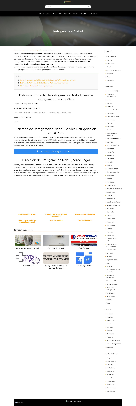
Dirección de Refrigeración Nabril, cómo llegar (37, 86)
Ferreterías (110, 152)
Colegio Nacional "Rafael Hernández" (56, 215)
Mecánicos (110, 334)
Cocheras (109, 123)
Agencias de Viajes (112, 91)
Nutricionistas (111, 388)
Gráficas (109, 165)
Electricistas (110, 320)
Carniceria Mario (85, 220)
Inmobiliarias (110, 185)
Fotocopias (110, 155)
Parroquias (110, 80)
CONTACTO (93, 14)
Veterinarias (110, 296)
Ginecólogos (110, 378)
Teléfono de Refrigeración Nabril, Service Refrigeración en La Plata (44, 83)
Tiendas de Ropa (112, 284)
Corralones (110, 126)
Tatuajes (109, 266)
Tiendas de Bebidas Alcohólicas (113, 271)
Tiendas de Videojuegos (110, 289)
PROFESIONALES (79, 14)
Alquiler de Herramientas (111, 95)
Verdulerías (110, 293)
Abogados (109, 358)
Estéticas (109, 142)
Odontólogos (110, 391)
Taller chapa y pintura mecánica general (27, 221)
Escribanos (110, 374)
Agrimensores (111, 361)
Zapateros (109, 347)
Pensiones (110, 222)
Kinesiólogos (110, 381)
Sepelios (109, 256)
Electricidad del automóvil (111, 134)
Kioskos (109, 195)
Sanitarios (109, 253)
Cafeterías (109, 106)
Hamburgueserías (112, 172)
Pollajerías (110, 235)
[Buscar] (89, 6)
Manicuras (110, 209)
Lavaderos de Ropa (113, 205)
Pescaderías (110, 225)
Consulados (110, 63)
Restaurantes (111, 250)
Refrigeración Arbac (27, 214)
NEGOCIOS (57, 14)
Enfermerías (110, 371)
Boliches (109, 103)
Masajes (109, 330)
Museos (109, 77)
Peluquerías (110, 219)
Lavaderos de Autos (113, 202)
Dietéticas (109, 130)
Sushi (108, 263)
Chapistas (109, 317)
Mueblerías (110, 212)
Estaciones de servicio (113, 139)
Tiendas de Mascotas (113, 281)
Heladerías (110, 175)
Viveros (108, 300)
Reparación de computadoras (111, 245)
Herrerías (109, 327)
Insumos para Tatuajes (114, 189)
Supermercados (111, 260)
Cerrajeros (109, 314)
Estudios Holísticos (112, 145)
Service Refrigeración (113, 344)
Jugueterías (110, 192)
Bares (108, 100)
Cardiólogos (110, 364)
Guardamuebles (112, 169)
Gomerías (109, 162)
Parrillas (109, 215)
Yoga (108, 303)
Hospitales (110, 67)
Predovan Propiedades (85, 214)
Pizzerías (109, 232)
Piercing (109, 229)
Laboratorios (110, 199)
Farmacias (110, 149)
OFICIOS (67, 14)
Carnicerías (110, 113)
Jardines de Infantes (113, 70)
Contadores (110, 368)
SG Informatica (56, 220)
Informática (110, 182)
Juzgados (109, 73)
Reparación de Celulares (111, 240)
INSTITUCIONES (45, 14)
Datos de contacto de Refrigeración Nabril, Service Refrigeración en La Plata (47, 80)
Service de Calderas (113, 340)
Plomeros (109, 337)
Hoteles (109, 179)
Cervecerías (110, 120)
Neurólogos (110, 384)
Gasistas (109, 324)
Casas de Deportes (112, 116)
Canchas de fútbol (112, 110)
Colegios (109, 60)
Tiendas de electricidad (110, 276)
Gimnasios (110, 159)
